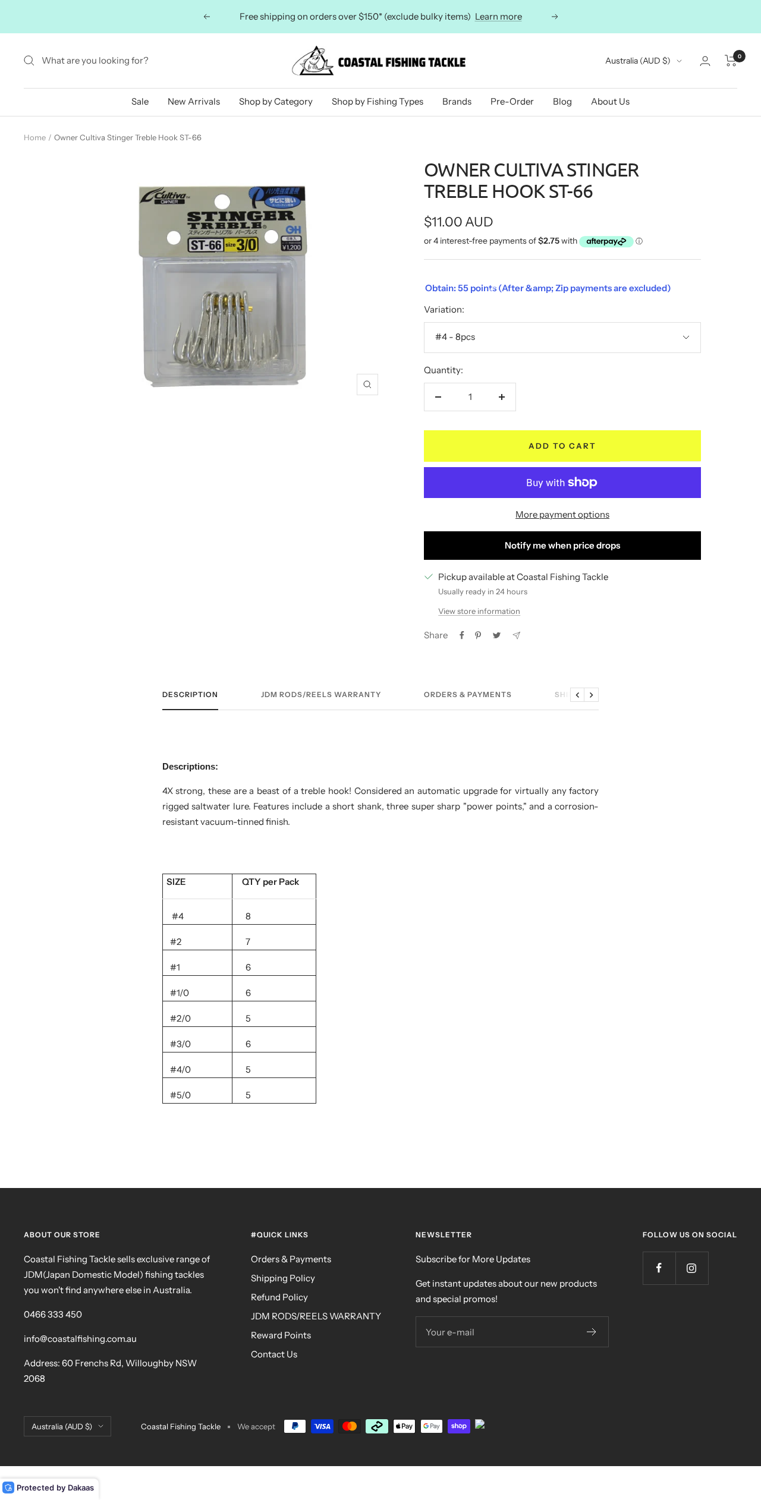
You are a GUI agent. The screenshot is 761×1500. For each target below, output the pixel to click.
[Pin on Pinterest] (478, 635)
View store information (479, 611)
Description (190, 695)
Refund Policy (279, 1297)
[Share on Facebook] (462, 635)
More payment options (562, 514)
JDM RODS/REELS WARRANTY (316, 1316)
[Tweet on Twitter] (497, 635)
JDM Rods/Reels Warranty (321, 695)
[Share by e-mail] (516, 635)
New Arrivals (194, 101)
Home (35, 137)
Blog (562, 101)
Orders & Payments (468, 695)
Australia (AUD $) (638, 60)
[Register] (592, 1332)
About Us (610, 101)
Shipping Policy (283, 1278)
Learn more (498, 16)
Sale (140, 101)
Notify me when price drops (562, 545)
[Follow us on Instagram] (691, 1268)
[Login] (705, 61)
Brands (456, 101)
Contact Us (274, 1354)
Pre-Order (512, 101)
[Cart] (731, 61)
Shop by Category (276, 101)
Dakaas (81, 1487)
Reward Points (281, 1335)
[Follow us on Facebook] (659, 1268)
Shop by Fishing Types (377, 101)
